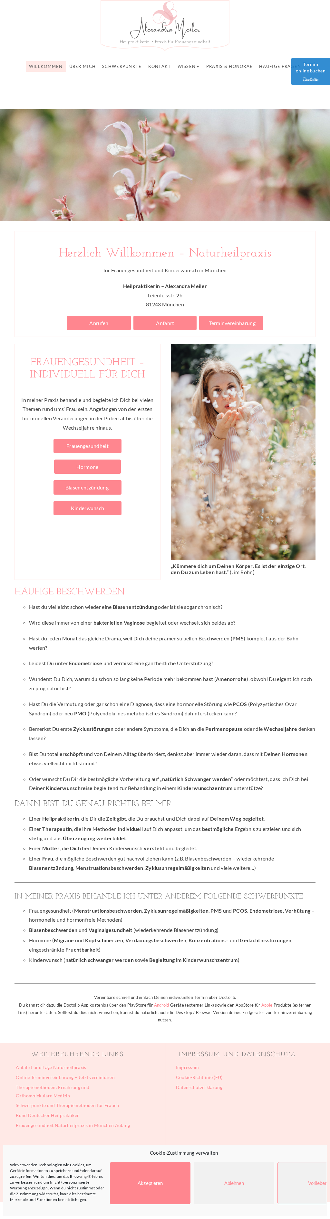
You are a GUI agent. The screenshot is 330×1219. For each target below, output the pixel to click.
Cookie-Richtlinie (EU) (199, 1077)
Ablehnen (234, 1183)
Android (161, 1005)
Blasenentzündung (87, 487)
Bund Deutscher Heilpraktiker (47, 1115)
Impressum (187, 1067)
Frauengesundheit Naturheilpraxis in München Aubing (73, 1125)
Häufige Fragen (280, 66)
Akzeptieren (150, 1183)
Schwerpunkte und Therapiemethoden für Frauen (67, 1105)
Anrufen (98, 323)
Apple (267, 1005)
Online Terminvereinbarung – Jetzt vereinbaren (65, 1077)
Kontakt (159, 66)
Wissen (187, 66)
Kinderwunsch (87, 508)
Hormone (87, 467)
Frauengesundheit (87, 446)
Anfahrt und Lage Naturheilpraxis (51, 1067)
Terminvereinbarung (231, 323)
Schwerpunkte (121, 66)
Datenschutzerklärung (199, 1087)
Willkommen (46, 66)
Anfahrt (165, 323)
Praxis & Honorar (229, 66)
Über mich (82, 66)
